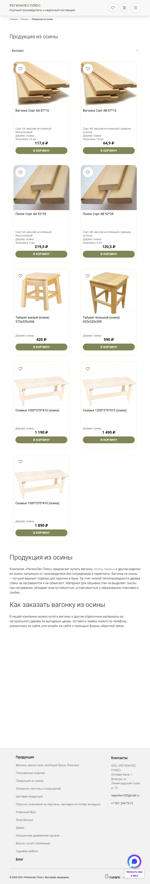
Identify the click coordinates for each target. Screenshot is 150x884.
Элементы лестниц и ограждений (38, 788)
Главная (14, 19)
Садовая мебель (27, 851)
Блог (19, 859)
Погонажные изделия (30, 773)
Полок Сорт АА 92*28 (30, 214)
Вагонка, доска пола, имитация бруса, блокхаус (47, 765)
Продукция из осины (30, 781)
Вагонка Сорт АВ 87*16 (99, 110)
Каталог (25, 19)
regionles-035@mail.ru (125, 795)
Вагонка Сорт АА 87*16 (32, 110)
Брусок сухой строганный (33, 843)
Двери (20, 827)
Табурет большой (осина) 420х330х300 (101, 319)
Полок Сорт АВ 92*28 (98, 214)
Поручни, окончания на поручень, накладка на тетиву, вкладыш (58, 804)
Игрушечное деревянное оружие (38, 835)
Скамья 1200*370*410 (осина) (105, 410)
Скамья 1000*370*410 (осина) (37, 410)
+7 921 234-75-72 (122, 803)
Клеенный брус (26, 812)
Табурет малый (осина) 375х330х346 (32, 319)
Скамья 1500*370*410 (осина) (37, 503)
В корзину (41, 150)
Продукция (25, 757)
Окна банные (24, 820)
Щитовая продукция (29, 796)
